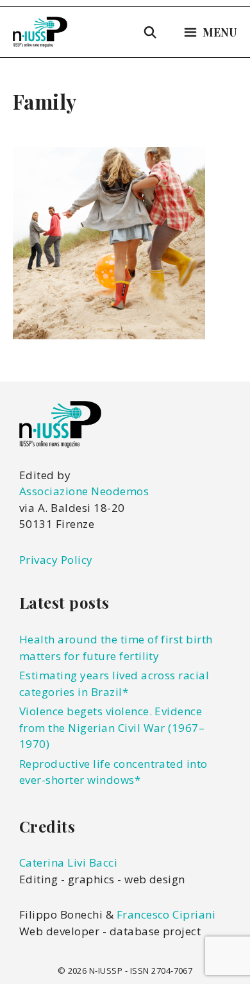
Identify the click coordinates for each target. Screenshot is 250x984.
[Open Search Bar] (150, 32)
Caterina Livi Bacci (68, 862)
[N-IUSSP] (40, 32)
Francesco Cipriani (166, 914)
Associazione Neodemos (84, 491)
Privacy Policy (56, 559)
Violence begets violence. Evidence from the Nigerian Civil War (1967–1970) (111, 727)
